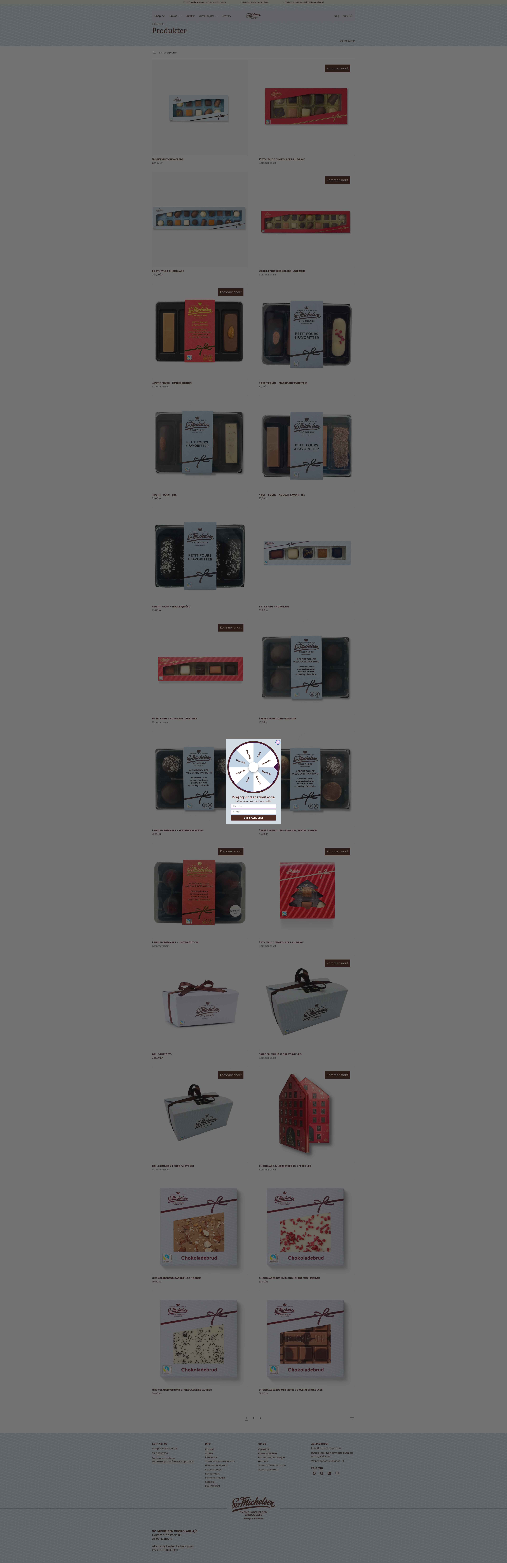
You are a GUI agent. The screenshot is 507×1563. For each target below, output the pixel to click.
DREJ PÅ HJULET (253, 817)
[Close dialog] (278, 742)
